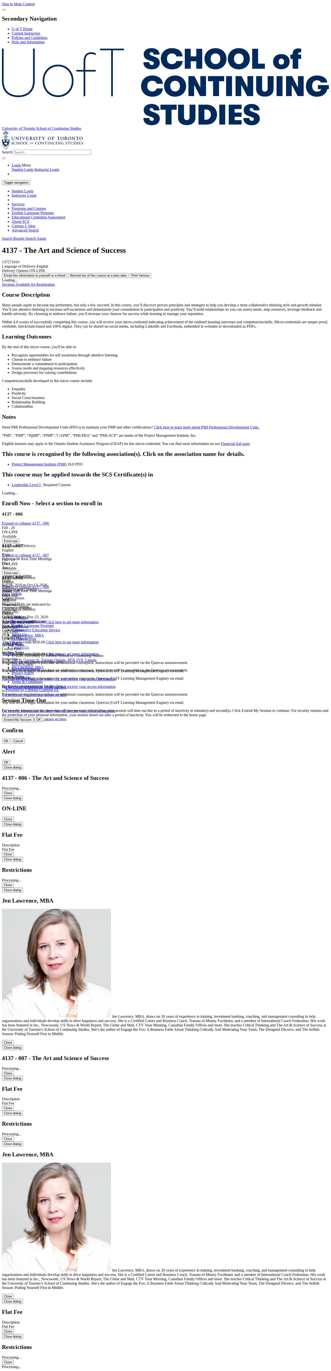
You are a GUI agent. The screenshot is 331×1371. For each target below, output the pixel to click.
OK (38, 720)
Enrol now (11, 541)
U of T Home (22, 29)
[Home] (165, 124)
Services (18, 204)
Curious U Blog (24, 639)
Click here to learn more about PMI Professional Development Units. (206, 427)
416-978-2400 (22, 664)
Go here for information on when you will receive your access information (58, 687)
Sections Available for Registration (28, 284)
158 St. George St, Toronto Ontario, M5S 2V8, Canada (54, 660)
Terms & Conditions (27, 682)
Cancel (18, 741)
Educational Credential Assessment (38, 217)
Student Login (22, 191)
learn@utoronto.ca (26, 669)
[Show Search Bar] (4, 9)
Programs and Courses (29, 208)
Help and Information (28, 42)
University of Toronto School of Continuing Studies (41, 128)
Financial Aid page (235, 444)
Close (8, 793)
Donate (17, 643)
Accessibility (21, 677)
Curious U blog (23, 226)
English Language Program (33, 213)
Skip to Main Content (18, 4)
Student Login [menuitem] (23, 169)
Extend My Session (18, 720)
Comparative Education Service (36, 630)
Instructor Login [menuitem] (46, 169)
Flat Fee (9, 642)
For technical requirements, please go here (34, 695)
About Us (19, 634)
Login (17, 165)
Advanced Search (25, 230)
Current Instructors (26, 33)
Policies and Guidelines (29, 38)
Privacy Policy (23, 673)
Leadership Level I (26, 485)
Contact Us (20, 647)
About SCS (20, 221)
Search (7, 152)
